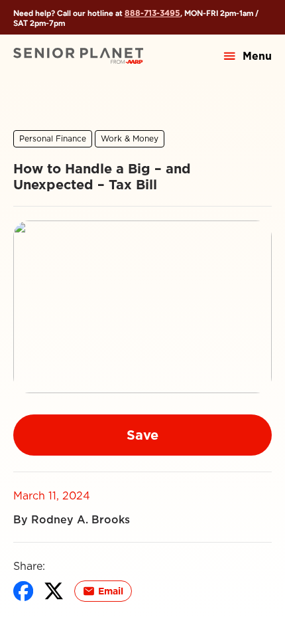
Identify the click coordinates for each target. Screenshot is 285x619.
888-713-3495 (152, 13)
